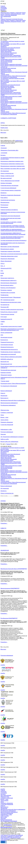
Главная (3, 19)
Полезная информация (7, 432)
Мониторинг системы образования (10, 246)
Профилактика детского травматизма (10, 352)
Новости (3, 393)
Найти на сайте (5, 439)
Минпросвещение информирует (9, 402)
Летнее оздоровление (6, 60)
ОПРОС (3, 122)
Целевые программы (6, 183)
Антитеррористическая (7, 344)
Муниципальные (5, 202)
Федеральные (4, 207)
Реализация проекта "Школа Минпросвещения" (13, 76)
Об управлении (5, 45)
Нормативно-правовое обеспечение (10, 251)
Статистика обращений (10, 15)
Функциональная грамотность (8, 280)
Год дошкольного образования (9, 77)
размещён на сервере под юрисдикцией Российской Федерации (11, 837)
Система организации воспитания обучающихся (13, 240)
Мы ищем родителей (6, 178)
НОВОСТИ (3, 528)
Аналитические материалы (8, 200)
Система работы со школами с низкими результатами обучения (11, 222)
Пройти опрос (4, 127)
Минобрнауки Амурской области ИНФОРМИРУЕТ (14, 568)
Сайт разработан (5, 839)
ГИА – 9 (3, 266)
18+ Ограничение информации (9, 821)
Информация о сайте (6, 429)
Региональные (4, 204)
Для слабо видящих (6, 795)
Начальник (8, 19)
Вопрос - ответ (21, 14)
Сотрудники (14, 19)
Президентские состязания (8, 292)
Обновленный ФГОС (6, 268)
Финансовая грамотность (7, 278)
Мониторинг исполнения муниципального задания (14, 253)
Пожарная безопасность (7, 342)
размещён (3, 840)
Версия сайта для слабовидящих (9, 441)
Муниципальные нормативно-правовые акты (13, 166)
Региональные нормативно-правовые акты (12, 163)
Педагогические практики (7, 314)
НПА (2, 270)
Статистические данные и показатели (11, 190)
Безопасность (4, 63)
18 (2, 17)
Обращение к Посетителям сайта (9, 150)
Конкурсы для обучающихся (8, 287)
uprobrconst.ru (19, 140)
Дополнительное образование (9, 52)
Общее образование (6, 51)
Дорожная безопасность (7, 347)
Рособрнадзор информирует (8, 405)
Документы (4, 46)
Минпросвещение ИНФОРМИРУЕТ (10, 588)
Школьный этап (5, 361)
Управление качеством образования (10, 47)
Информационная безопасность (9, 349)
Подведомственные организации (9, 185)
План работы (4, 197)
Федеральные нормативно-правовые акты (12, 161)
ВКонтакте (3, 132)
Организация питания (6, 61)
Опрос (2, 15)
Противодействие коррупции (8, 68)
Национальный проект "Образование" (11, 55)
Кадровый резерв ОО (6, 319)
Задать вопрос (4, 419)
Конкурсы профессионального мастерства (12, 309)
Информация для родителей (8, 354)
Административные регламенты (9, 209)
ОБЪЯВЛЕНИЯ (5, 550)
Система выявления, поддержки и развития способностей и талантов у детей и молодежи (13, 226)
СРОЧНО (3, 501)
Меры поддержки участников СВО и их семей (13, 43)
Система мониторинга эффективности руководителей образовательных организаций (13, 233)
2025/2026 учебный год (7, 359)
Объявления (4, 395)
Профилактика (4, 295)
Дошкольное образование (8, 50)
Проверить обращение (11, 14)
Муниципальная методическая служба (11, 56)
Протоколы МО (5, 307)
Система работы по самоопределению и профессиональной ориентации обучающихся (13, 230)
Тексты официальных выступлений (10, 180)
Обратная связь (5, 12)
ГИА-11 (2, 263)
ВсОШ (2, 273)
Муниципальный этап (6, 364)
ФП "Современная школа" (8, 299)
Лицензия (3, 434)
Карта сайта (4, 817)
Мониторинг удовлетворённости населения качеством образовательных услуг (12, 329)
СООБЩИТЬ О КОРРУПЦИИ (8, 118)
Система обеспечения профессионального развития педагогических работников (12, 237)
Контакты (20, 19)
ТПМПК (3, 58)
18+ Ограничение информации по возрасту (12, 436)
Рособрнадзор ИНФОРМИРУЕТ (9, 618)
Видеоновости (4, 398)
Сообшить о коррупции (7, 412)
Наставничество (5, 304)
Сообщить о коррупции (15, 12)
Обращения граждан (6, 70)
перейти (3, 665)
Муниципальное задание (7, 49)
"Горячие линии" (5, 74)
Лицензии (3, 818)
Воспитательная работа (7, 54)
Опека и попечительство (7, 173)
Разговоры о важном (6, 290)
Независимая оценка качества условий (11, 59)
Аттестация (4, 316)
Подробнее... (4, 523)
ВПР (2, 275)
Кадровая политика (6, 69)
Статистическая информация (8, 188)
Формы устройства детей (7, 175)
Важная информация (6, 390)
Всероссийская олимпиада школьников (11, 64)
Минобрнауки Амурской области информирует (13, 400)
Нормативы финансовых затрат (9, 256)
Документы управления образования (10, 195)
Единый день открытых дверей (9, 312)
